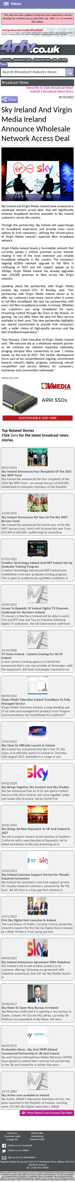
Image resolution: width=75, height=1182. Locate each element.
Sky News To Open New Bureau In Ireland (30, 1008)
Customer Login (12, 1136)
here (57, 18)
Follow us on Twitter (18, 1150)
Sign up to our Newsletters (22, 1157)
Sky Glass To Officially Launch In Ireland (28, 745)
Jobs (54, 59)
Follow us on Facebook (20, 1145)
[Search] (69, 72)
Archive (63, 59)
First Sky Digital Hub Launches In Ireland (29, 920)
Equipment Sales (22, 59)
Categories (12, 1139)
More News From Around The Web (49, 1113)
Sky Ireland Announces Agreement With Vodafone (36, 962)
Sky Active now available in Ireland (25, 1095)
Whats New (37, 1133)
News (4, 64)
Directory (6, 59)
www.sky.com (10, 378)
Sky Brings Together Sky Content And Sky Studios (35, 787)
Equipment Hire (42, 59)
